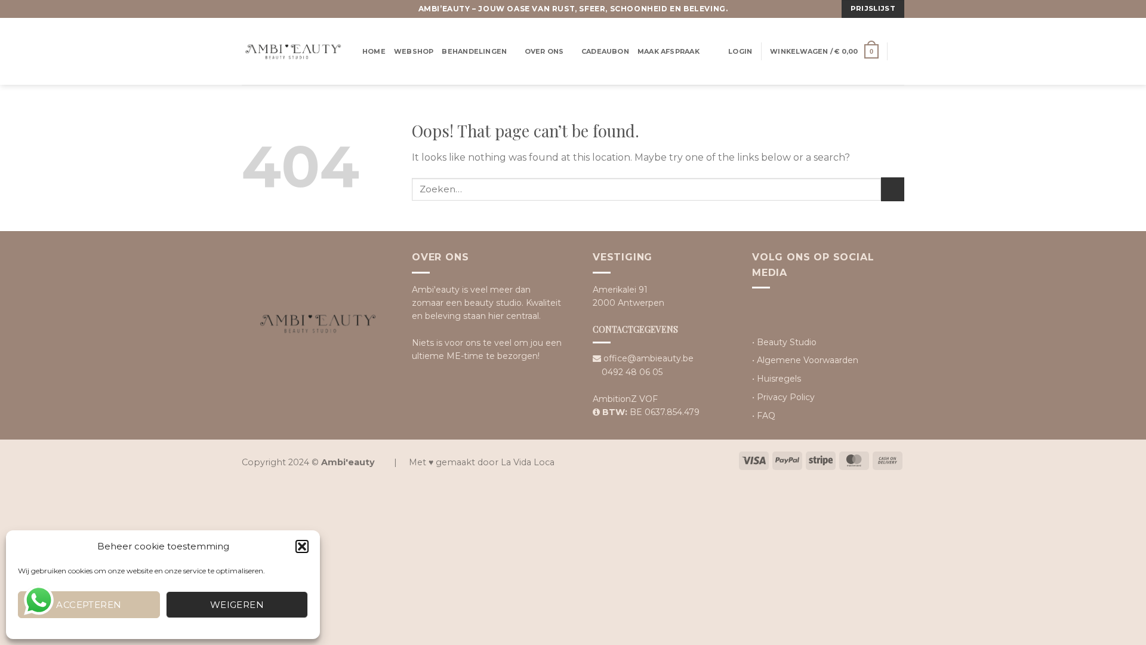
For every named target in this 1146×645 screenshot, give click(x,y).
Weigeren (237, 604)
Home (374, 51)
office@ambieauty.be (648, 358)
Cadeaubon (605, 51)
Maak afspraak (668, 51)
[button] (302, 546)
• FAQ (763, 415)
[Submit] (892, 189)
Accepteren (89, 604)
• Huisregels (776, 378)
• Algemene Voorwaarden (805, 360)
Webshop (414, 51)
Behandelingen (474, 51)
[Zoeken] (900, 51)
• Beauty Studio (784, 342)
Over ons (544, 51)
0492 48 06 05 (632, 372)
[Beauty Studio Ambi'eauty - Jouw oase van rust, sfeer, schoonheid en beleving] (293, 51)
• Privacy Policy (783, 397)
